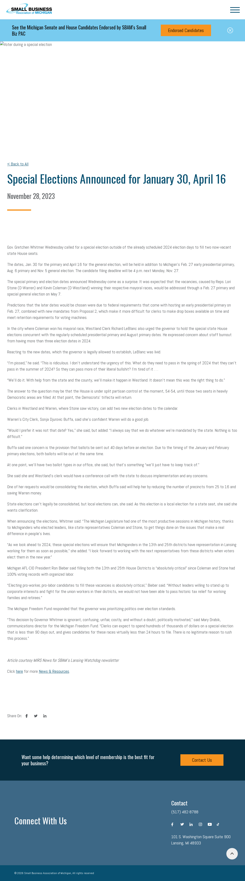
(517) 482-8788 (184, 812)
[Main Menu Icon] (235, 9)
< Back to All (17, 164)
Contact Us (202, 760)
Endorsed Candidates (186, 30)
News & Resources (54, 671)
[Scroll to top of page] (232, 853)
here (19, 671)
